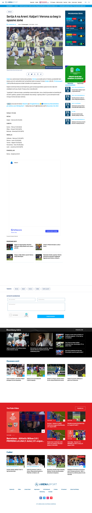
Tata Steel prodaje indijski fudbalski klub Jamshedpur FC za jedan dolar (74, 344)
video (19, 489)
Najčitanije (80, 83)
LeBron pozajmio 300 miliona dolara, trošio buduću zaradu (16, 349)
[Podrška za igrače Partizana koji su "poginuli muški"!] (76, 417)
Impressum (37, 489)
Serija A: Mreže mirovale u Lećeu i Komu (51, 245)
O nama (56, 489)
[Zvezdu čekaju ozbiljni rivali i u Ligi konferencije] (16, 461)
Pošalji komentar (51, 316)
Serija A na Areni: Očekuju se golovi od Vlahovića (74, 379)
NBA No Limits (59, 2)
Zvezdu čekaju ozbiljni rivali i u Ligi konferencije (78, 90)
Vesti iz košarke (76, 103)
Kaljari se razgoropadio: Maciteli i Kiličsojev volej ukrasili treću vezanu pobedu (23, 246)
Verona (34, 79)
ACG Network (46, 489)
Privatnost (64, 489)
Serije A (47, 81)
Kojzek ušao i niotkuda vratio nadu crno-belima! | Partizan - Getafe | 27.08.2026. (55, 443)
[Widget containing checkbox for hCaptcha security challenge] (19, 315)
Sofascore (16, 236)
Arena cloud (74, 2)
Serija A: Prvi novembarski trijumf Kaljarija (34, 379)
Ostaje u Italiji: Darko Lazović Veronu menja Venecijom (23, 255)
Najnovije (32, 2)
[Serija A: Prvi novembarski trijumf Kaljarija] (36, 370)
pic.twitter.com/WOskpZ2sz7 (15, 106)
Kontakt (50, 491)
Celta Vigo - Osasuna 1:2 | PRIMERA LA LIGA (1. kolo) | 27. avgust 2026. (75, 443)
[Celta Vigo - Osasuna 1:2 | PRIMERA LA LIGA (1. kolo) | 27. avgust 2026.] (76, 435)
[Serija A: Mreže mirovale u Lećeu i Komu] (39, 247)
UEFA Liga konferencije (78, 87)
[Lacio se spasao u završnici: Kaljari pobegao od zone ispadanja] (16, 370)
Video (69, 2)
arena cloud (27, 489)
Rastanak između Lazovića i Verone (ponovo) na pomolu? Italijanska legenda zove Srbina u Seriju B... (52, 256)
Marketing (42, 491)
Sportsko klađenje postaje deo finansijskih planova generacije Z (74, 351)
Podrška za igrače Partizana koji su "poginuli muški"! (75, 424)
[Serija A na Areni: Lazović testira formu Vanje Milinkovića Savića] (56, 370)
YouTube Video (13, 408)
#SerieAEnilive (54, 104)
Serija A (10, 11)
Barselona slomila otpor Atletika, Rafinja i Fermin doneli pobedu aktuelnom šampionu (78, 114)
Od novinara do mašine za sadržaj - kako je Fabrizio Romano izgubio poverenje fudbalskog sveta (41, 349)
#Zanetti (25, 104)
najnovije (11, 489)
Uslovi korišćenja (74, 489)
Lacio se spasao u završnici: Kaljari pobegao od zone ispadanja (15, 379)
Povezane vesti (12, 241)
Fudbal (36, 2)
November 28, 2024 (52, 106)
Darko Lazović (46, 289)
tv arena (39, 504)
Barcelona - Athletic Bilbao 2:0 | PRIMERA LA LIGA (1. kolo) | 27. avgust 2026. (25, 439)
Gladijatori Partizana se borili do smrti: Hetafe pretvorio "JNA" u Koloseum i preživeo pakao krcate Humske (78, 122)
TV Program (52, 2)
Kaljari (8, 79)
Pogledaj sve (79, 330)
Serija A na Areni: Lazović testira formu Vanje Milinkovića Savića (55, 379)
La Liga (73, 111)
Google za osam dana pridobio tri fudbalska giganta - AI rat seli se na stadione (74, 336)
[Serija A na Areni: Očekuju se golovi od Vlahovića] (76, 370)
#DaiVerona (46, 104)
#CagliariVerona (34, 104)
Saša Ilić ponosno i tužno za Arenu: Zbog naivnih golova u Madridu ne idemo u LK (32, 6)
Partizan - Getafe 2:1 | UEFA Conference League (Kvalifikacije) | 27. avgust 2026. (56, 425)
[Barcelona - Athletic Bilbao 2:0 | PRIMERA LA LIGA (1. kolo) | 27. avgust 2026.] (26, 422)
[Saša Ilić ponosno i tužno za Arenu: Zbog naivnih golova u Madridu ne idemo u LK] (36, 461)
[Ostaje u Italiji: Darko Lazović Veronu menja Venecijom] (10, 257)
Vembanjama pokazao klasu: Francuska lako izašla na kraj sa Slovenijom (70, 6)
